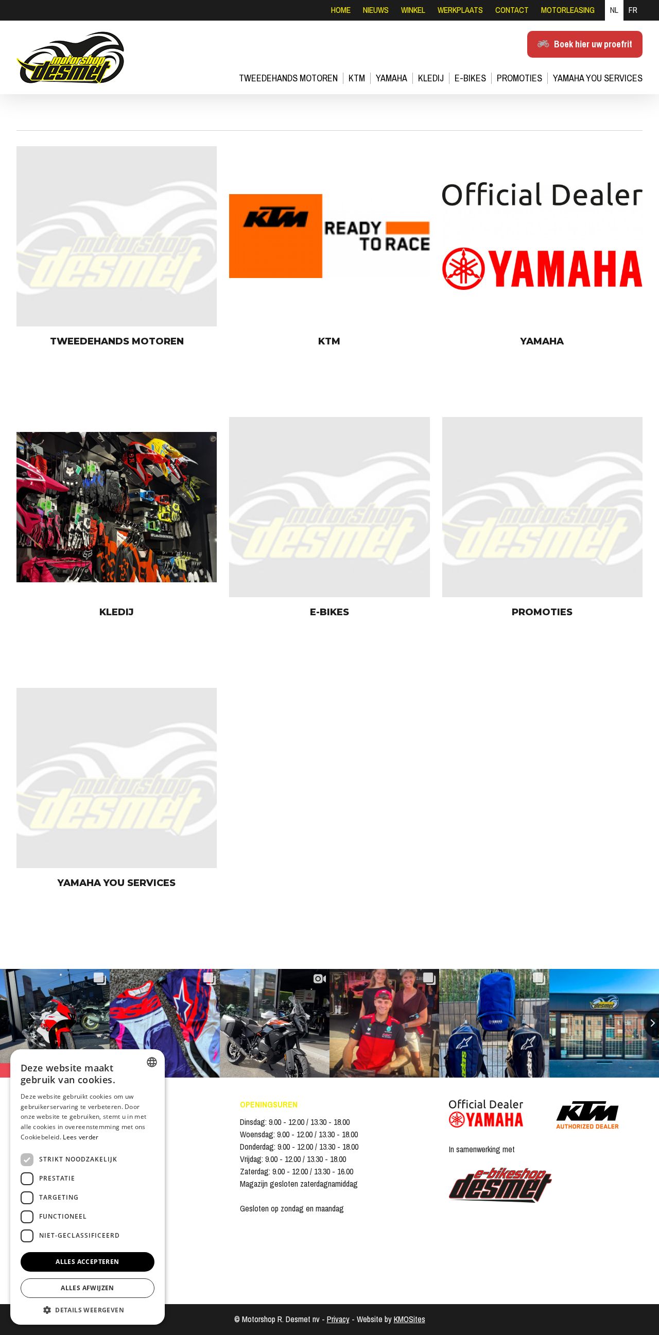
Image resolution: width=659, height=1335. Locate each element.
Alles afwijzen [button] (87, 1288)
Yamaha (391, 78)
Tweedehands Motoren (288, 78)
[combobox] (152, 1062)
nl (614, 9)
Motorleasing (568, 9)
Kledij (431, 78)
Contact (512, 9)
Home (341, 9)
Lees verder (80, 1137)
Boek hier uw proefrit (593, 44)
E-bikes (470, 78)
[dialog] (87, 1187)
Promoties (519, 78)
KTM (357, 78)
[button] (87, 1309)
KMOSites (409, 1319)
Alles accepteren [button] (87, 1261)
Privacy (338, 1319)
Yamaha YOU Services (598, 78)
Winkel (413, 9)
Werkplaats (460, 9)
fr (633, 9)
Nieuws (376, 9)
